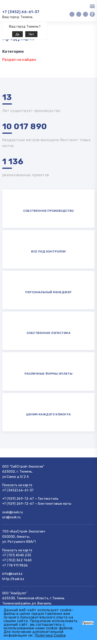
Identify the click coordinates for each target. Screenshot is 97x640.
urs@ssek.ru (11, 517)
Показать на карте (17, 485)
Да (17, 34)
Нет (31, 34)
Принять (87, 623)
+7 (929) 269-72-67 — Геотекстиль (30, 499)
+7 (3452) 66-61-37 (20, 12)
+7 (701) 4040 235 (16, 555)
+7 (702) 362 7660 (17, 560)
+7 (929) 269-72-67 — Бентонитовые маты (37, 504)
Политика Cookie (50, 635)
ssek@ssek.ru (12, 512)
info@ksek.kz (12, 574)
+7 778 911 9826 (15, 565)
